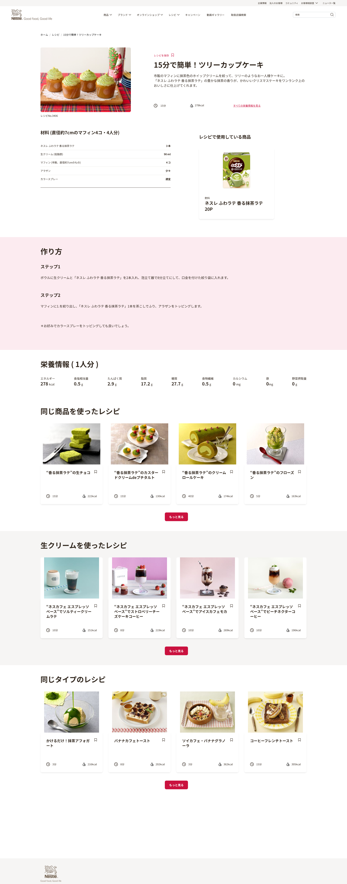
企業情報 (262, 3)
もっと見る (176, 517)
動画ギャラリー (215, 15)
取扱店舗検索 (238, 15)
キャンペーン (192, 15)
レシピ (172, 15)
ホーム (44, 34)
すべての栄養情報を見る (247, 105)
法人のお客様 (275, 3)
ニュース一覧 (329, 3)
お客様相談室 (307, 3)
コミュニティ (291, 3)
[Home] (33, 14)
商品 (106, 15)
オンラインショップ (148, 15)
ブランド (123, 15)
